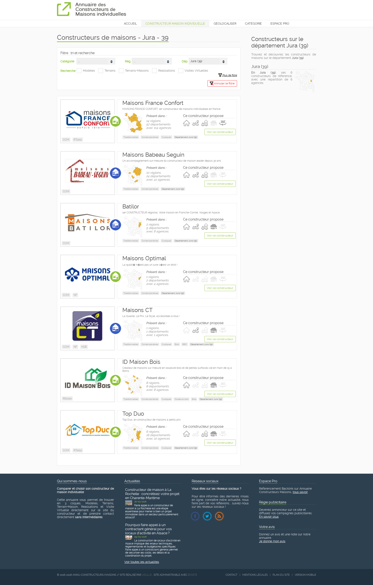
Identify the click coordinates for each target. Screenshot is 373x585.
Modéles (89, 70)
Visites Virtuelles (196, 70)
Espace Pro (279, 23)
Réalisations (166, 70)
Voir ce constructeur (220, 132)
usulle (147, 574)
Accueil (130, 23)
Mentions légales (255, 574)
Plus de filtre (229, 75)
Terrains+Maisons (137, 70)
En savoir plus (269, 516)
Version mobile (305, 574)
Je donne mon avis (272, 541)
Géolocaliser (225, 23)
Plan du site (281, 574)
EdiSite (192, 574)
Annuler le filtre (224, 83)
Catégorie (253, 23)
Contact (231, 574)
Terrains (109, 70)
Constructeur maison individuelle (175, 23)
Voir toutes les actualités (141, 562)
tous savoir (300, 492)
